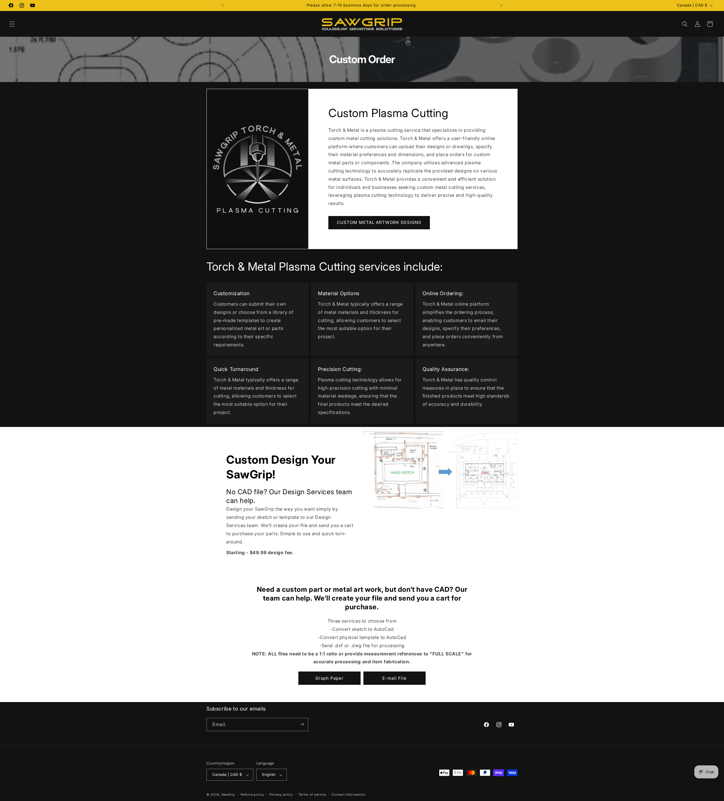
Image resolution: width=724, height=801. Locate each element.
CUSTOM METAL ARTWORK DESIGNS (379, 222)
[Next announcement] (501, 5)
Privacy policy (281, 794)
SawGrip (228, 795)
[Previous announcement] (223, 5)
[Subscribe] (302, 724)
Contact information (348, 794)
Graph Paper (329, 678)
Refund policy (252, 794)
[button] (12, 24)
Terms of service (312, 794)
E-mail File (394, 678)
